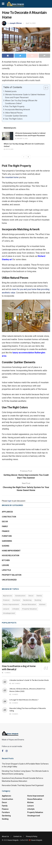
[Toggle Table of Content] (44, 88)
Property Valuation (11, 575)
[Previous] (24, 157)
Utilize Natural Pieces (13, 113)
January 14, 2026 (22, 138)
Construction (9, 517)
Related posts (11, 91)
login (9, 501)
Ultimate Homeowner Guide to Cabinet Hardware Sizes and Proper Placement (25, 96)
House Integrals (13, 840)
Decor (5, 522)
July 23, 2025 (9, 149)
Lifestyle (6, 570)
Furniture (7, 536)
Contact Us (17, 836)
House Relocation (10, 555)
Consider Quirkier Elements (16, 116)
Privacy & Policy (31, 836)
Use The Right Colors (13, 119)
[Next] (28, 157)
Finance (5, 531)
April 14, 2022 (31, 23)
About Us (5, 836)
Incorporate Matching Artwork (17, 110)
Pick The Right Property (14, 106)
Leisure (5, 565)
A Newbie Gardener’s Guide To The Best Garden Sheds (29, 680)
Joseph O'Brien (15, 23)
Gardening (7, 541)
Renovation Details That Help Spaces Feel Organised (22, 785)
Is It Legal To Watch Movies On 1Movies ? (23, 700)
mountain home (12, 177)
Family (5, 526)
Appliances (7, 512)
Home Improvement (11, 551)
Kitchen (6, 560)
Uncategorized (9, 580)
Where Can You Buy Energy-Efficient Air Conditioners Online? (21, 102)
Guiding (5, 546)
